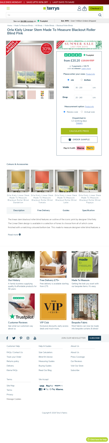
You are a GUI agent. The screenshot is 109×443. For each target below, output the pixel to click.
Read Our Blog (45, 370)
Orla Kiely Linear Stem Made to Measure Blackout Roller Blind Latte (66, 199)
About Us (75, 352)
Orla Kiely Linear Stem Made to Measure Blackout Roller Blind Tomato (42, 199)
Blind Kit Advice (46, 357)
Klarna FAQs (12, 370)
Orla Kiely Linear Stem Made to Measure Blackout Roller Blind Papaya (90, 199)
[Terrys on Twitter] (14, 338)
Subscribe (75, 370)
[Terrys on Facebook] (7, 338)
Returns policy (13, 361)
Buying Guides (45, 365)
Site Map (10, 385)
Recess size (72, 112)
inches (87, 80)
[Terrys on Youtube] (35, 338)
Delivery (10, 365)
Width (66, 87)
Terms (9, 390)
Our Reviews (76, 361)
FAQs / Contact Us (15, 352)
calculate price (79, 131)
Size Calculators (45, 352)
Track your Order (14, 357)
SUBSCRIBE (94, 338)
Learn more (86, 68)
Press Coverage (78, 357)
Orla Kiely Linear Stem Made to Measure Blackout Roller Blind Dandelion (18, 199)
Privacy (10, 394)
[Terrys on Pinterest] (21, 338)
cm (72, 80)
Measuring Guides (46, 361)
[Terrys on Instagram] (28, 338)
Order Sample (81, 139)
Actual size (89, 112)
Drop (65, 97)
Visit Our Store (77, 365)
